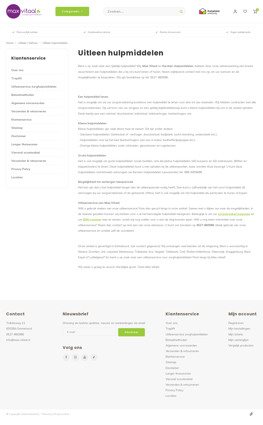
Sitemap (17, 127)
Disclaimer (18, 136)
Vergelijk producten (241, 345)
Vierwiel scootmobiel (25, 152)
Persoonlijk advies (27, 32)
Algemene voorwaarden (27, 103)
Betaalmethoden (22, 94)
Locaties (17, 177)
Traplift (16, 78)
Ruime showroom (170, 32)
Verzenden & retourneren (28, 111)
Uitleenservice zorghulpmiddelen (34, 86)
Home (9, 43)
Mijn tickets (235, 334)
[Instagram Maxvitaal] (75, 357)
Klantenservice (21, 119)
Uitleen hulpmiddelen (55, 43)
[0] (255, 11)
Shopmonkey (61, 414)
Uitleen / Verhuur (28, 43)
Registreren (236, 323)
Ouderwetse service (99, 32)
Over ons (17, 70)
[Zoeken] (181, 11)
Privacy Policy (20, 169)
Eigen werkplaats (241, 32)
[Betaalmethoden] (251, 414)
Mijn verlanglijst (238, 340)
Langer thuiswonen (24, 144)
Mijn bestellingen (239, 328)
